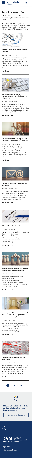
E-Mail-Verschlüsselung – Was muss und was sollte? (14, 184)
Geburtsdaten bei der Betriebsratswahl (14, 226)
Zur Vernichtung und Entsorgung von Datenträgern (13, 358)
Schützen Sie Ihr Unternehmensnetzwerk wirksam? (14, 51)
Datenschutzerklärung (9, 450)
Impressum (6, 447)
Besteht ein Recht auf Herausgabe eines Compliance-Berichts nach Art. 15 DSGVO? (15, 140)
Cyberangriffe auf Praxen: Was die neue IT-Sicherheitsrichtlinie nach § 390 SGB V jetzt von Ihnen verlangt (15, 315)
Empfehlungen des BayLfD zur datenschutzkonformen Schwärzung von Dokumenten (14, 96)
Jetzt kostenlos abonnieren (16, 415)
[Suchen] (26, 3)
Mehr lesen (5, 71)
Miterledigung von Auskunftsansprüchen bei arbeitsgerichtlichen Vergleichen (15, 269)
